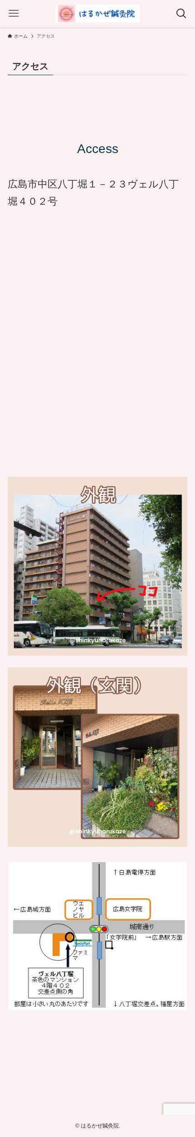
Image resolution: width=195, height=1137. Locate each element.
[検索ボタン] (181, 13)
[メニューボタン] (13, 13)
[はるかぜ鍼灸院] (97, 13)
